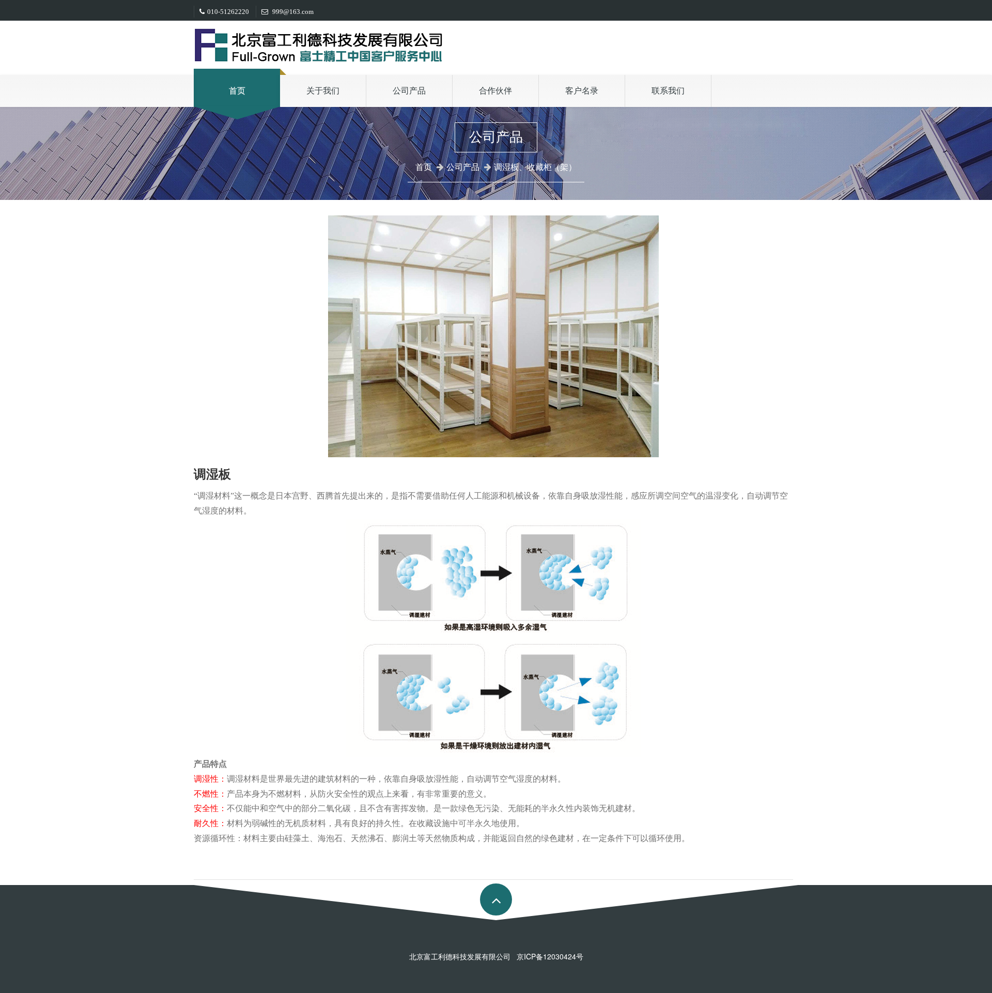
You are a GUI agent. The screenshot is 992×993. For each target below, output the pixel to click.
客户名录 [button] (581, 90)
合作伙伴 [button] (495, 90)
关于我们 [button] (322, 90)
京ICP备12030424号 (550, 956)
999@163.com (292, 11)
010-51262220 (228, 11)
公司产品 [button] (409, 90)
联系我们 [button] (668, 90)
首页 (237, 90)
